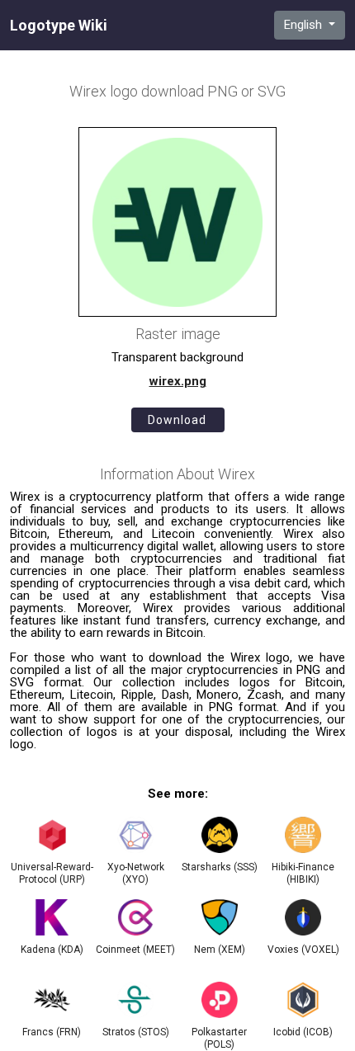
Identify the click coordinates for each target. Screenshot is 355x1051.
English (304, 24)
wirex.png (177, 381)
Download (177, 420)
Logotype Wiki (58, 25)
